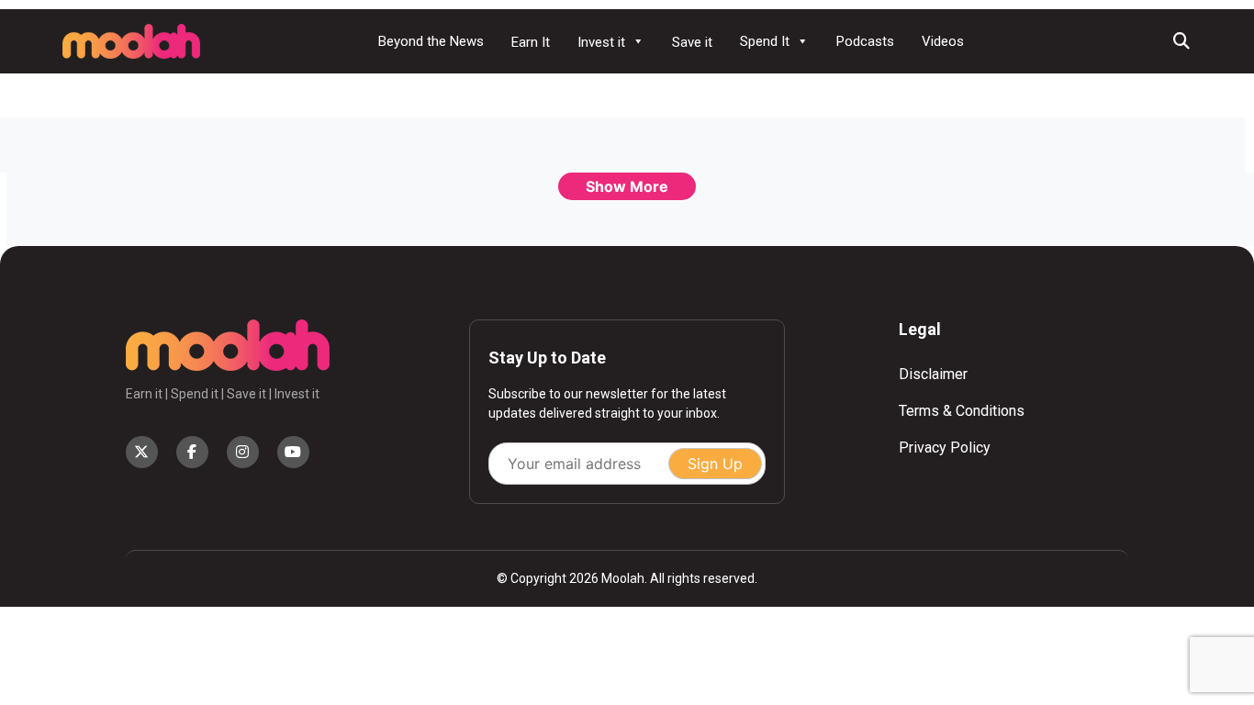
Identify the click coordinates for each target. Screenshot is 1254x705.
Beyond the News (431, 41)
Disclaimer (933, 374)
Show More (627, 186)
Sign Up (715, 463)
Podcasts (865, 41)
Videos (943, 41)
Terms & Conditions (961, 411)
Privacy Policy (945, 447)
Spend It (764, 41)
